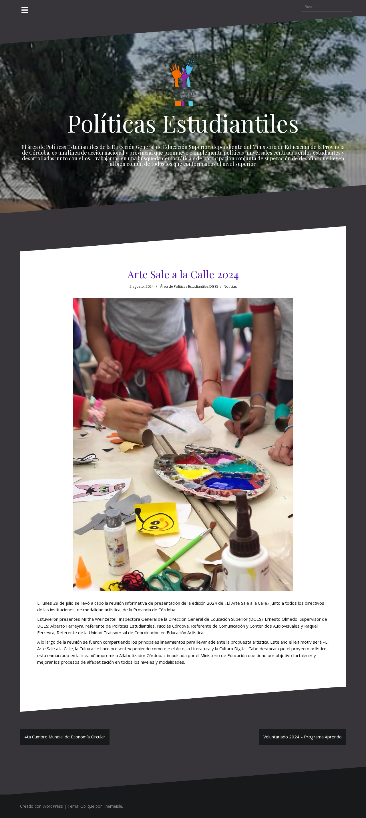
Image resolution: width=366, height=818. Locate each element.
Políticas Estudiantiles (183, 123)
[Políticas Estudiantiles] (183, 84)
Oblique (87, 806)
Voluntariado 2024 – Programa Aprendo (302, 737)
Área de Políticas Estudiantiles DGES (189, 286)
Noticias (230, 286)
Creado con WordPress (41, 806)
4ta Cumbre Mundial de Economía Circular (64, 737)
